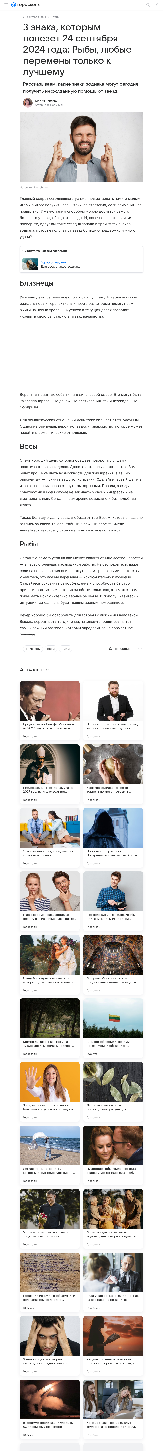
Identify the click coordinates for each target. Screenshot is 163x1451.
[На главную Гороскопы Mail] (28, 5)
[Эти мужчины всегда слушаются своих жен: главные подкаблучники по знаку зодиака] (50, 838)
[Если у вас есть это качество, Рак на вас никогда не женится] (113, 1282)
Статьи (55, 16)
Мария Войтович (47, 101)
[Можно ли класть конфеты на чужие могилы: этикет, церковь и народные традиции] (50, 1028)
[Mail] (13, 5)
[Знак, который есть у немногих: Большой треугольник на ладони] (50, 1092)
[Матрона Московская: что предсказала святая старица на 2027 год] (113, 965)
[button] (81, 147)
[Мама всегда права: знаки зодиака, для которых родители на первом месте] (113, 1219)
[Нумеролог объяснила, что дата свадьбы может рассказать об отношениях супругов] (113, 1155)
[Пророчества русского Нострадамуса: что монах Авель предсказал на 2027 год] (113, 838)
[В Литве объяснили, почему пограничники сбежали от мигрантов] (113, 1028)
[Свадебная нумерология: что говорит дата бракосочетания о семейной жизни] (50, 965)
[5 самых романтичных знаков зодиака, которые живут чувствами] (50, 1219)
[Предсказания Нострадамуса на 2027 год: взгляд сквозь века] (50, 774)
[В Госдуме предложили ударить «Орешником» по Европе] (50, 1409)
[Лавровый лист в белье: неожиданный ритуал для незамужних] (113, 1092)
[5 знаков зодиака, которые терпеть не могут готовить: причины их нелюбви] (113, 774)
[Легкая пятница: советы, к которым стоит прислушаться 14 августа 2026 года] (50, 1155)
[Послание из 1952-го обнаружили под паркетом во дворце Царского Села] (50, 1282)
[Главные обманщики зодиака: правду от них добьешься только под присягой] (50, 901)
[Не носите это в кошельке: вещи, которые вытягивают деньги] (113, 710)
